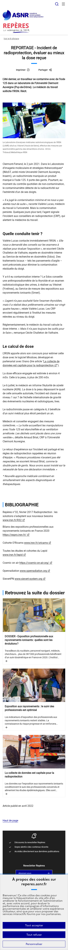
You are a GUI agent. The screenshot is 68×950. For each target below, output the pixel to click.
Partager (43, 70)
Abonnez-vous (24, 873)
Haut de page (10, 820)
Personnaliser (34, 944)
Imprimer (21, 70)
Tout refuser (34, 935)
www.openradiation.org (33, 570)
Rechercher (56, 4)
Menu (63, 4)
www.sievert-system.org (28, 578)
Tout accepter (34, 925)
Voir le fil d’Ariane (11, 39)
